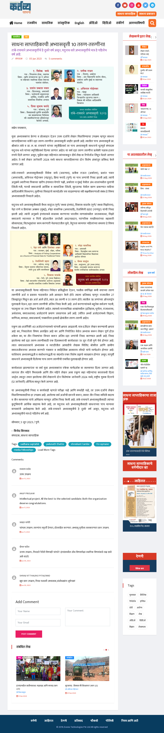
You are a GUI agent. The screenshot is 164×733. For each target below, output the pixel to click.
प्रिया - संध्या (144, 188)
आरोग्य (139, 608)
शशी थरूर (145, 352)
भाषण (144, 360)
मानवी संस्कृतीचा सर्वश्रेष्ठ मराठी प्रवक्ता (146, 93)
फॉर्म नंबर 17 (145, 169)
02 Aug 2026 (147, 335)
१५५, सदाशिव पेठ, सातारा (140, 526)
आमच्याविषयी (137, 23)
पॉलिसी (110, 720)
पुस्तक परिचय (146, 203)
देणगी (64, 720)
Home (17, 23)
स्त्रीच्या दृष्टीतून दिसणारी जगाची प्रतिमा (146, 211)
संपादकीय (145, 66)
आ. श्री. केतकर (147, 294)
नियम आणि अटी (129, 720)
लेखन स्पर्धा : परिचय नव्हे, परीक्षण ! (145, 54)
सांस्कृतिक (64, 23)
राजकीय (32, 23)
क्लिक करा (139, 568)
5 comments (55, 59)
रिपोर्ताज (69, 657)
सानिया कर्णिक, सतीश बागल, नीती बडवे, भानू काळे (146, 374)
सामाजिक (47, 23)
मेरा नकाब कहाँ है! (147, 227)
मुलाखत (132, 595)
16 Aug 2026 (146, 236)
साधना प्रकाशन (147, 14)
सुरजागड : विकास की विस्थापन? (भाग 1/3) (81, 686)
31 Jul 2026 (146, 354)
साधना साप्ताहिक (126, 14)
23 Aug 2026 (147, 178)
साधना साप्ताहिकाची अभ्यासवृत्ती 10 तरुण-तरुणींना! (145, 133)
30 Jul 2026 (146, 379)
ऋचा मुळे (145, 214)
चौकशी (94, 720)
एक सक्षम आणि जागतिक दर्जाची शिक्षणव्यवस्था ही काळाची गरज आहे (147, 350)
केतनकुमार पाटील (148, 313)
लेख (19, 657)
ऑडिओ (93, 23)
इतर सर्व (151, 273)
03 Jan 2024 (146, 99)
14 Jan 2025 (146, 79)
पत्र (26, 37)
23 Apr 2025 (146, 60)
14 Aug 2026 (146, 255)
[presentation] (151, 37)
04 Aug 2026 (147, 316)
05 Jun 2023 (35, 59)
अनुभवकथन (146, 165)
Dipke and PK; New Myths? (146, 248)
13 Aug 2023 (146, 118)
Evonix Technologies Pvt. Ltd (77, 727)
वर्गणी (34, 720)
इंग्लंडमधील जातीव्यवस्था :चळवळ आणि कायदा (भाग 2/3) (36, 687)
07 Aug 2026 (147, 296)
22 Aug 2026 (147, 197)
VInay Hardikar (148, 253)
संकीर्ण (120, 23)
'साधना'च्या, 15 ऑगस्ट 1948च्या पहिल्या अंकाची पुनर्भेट (146, 113)
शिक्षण (131, 614)
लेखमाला (142, 627)
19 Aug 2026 (146, 217)
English (79, 23)
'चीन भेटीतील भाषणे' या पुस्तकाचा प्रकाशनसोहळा (145, 369)
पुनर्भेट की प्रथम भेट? (146, 72)
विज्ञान (131, 627)
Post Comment (28, 634)
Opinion (145, 242)
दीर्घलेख (143, 595)
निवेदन (144, 47)
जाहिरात (48, 720)
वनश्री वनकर (146, 176)
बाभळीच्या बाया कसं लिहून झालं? (147, 327)
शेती (131, 608)
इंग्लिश (142, 601)
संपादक (19, 59)
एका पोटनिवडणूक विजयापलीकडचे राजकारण (147, 310)
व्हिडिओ (106, 23)
